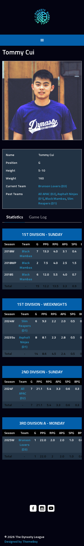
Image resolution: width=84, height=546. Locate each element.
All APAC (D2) (47, 193)
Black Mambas (55, 198)
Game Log (38, 217)
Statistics (14, 217)
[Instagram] (42, 508)
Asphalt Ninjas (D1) (24, 342)
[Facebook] (33, 508)
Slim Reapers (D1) (55, 201)
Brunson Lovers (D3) (52, 186)
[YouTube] (51, 508)
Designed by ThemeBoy (21, 541)
